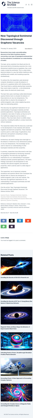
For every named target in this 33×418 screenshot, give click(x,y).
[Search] (28, 4)
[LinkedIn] (20, 220)
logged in (11, 240)
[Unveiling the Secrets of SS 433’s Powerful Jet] (16, 266)
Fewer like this (13, 212)
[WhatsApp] (4, 226)
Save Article (28, 48)
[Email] (12, 226)
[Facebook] (4, 220)
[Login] (26, 4)
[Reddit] (28, 220)
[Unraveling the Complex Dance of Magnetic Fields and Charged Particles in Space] (16, 392)
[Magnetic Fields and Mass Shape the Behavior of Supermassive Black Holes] (16, 315)
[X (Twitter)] (12, 220)
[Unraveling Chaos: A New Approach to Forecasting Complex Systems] (16, 367)
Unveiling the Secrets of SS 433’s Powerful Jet (15, 277)
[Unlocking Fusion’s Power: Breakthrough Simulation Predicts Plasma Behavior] (16, 341)
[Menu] (31, 4)
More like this (4, 212)
